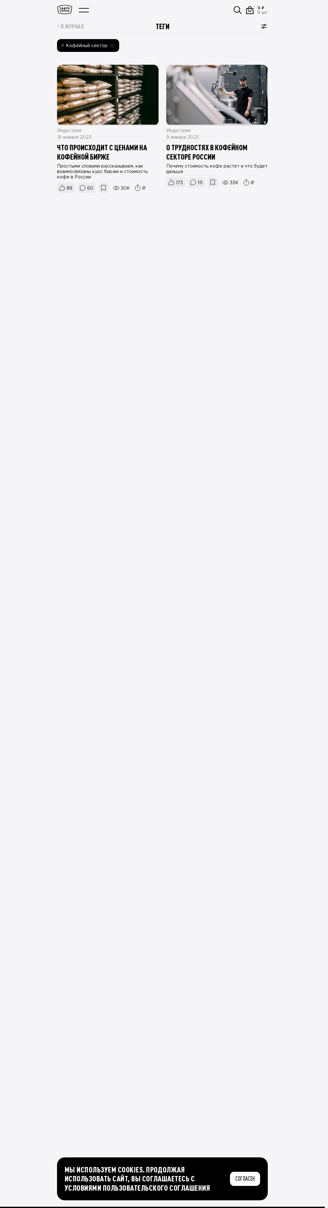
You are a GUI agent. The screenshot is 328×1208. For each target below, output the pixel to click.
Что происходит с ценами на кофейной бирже (102, 152)
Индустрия (69, 131)
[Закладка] (103, 188)
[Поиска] (238, 10)
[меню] (84, 10)
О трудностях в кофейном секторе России (207, 152)
